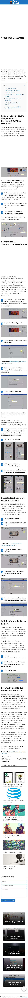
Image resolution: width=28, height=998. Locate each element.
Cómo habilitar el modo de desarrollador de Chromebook (6, 759)
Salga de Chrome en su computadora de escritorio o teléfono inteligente (12, 90)
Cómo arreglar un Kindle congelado (21, 758)
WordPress (23, 997)
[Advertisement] (14, 20)
